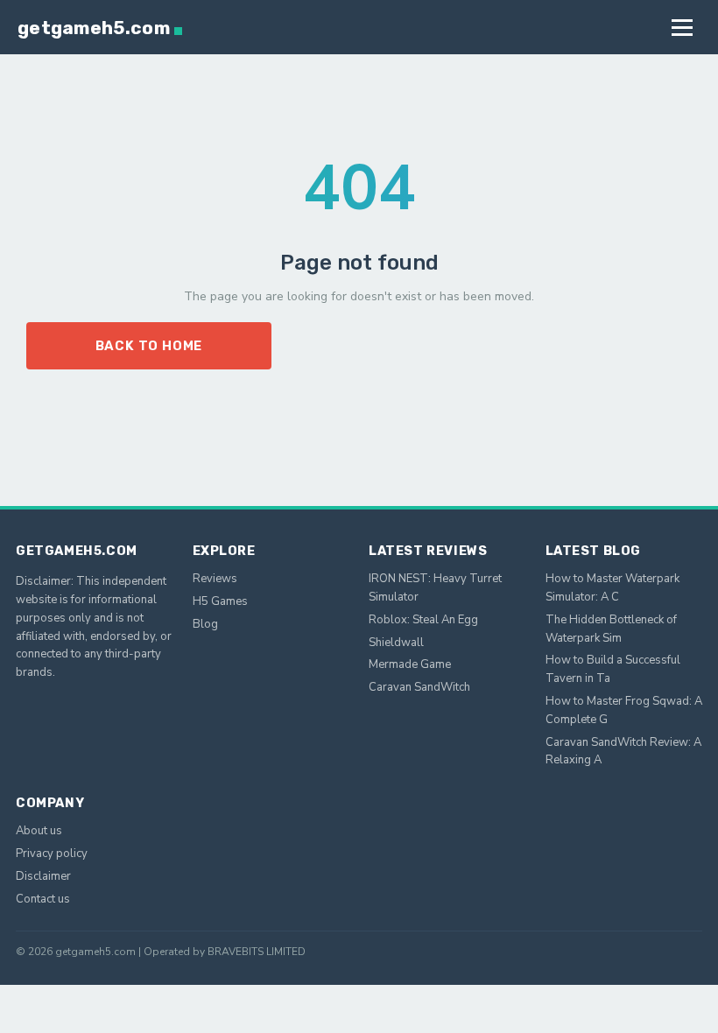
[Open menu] (682, 27)
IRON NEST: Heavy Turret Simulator (435, 588)
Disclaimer (43, 876)
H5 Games (220, 601)
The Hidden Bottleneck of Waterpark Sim (611, 629)
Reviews (215, 579)
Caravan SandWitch (419, 687)
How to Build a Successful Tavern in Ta (613, 669)
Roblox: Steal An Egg (423, 620)
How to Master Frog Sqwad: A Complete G (624, 710)
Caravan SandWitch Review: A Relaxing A (623, 751)
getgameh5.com (94, 27)
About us (39, 831)
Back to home (149, 346)
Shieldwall (396, 642)
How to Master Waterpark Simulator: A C (612, 588)
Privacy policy (52, 853)
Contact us (43, 899)
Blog (205, 624)
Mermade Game (410, 664)
